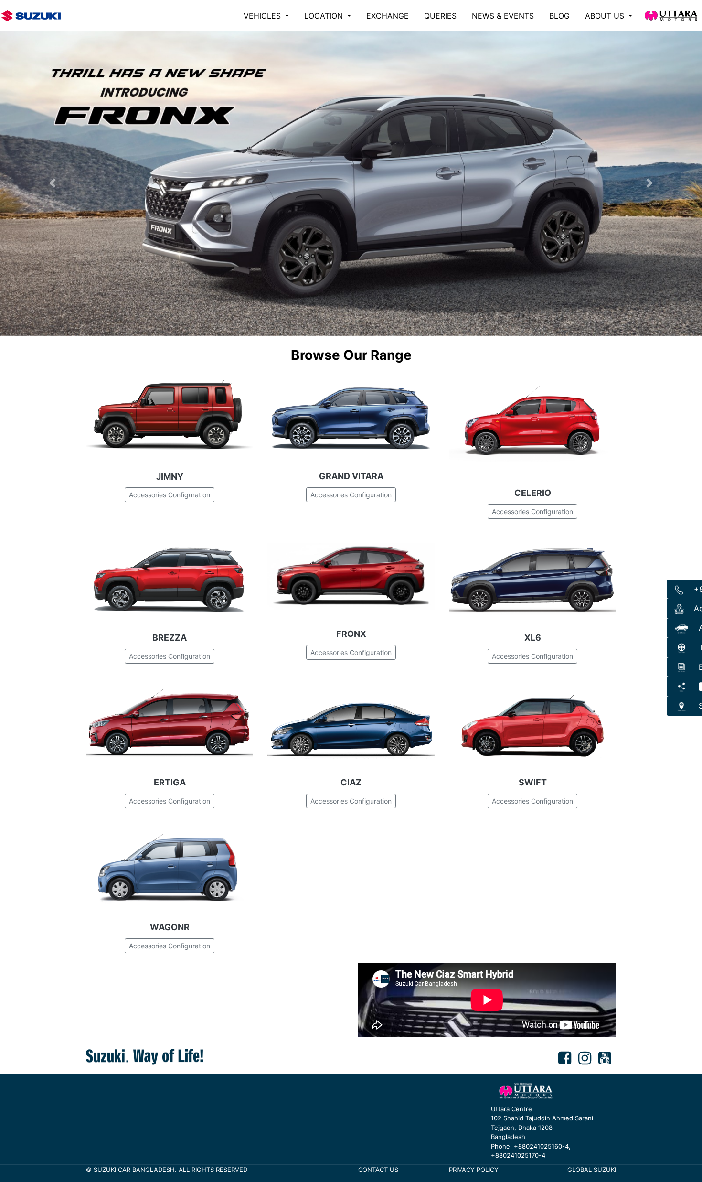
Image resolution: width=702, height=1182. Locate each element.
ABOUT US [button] (606, 16)
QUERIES (440, 16)
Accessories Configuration (169, 495)
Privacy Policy (474, 1169)
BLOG (559, 16)
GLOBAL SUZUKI (591, 1169)
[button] (53, 183)
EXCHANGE (387, 16)
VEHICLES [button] (263, 16)
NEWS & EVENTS (503, 16)
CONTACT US (378, 1169)
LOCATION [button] (324, 16)
